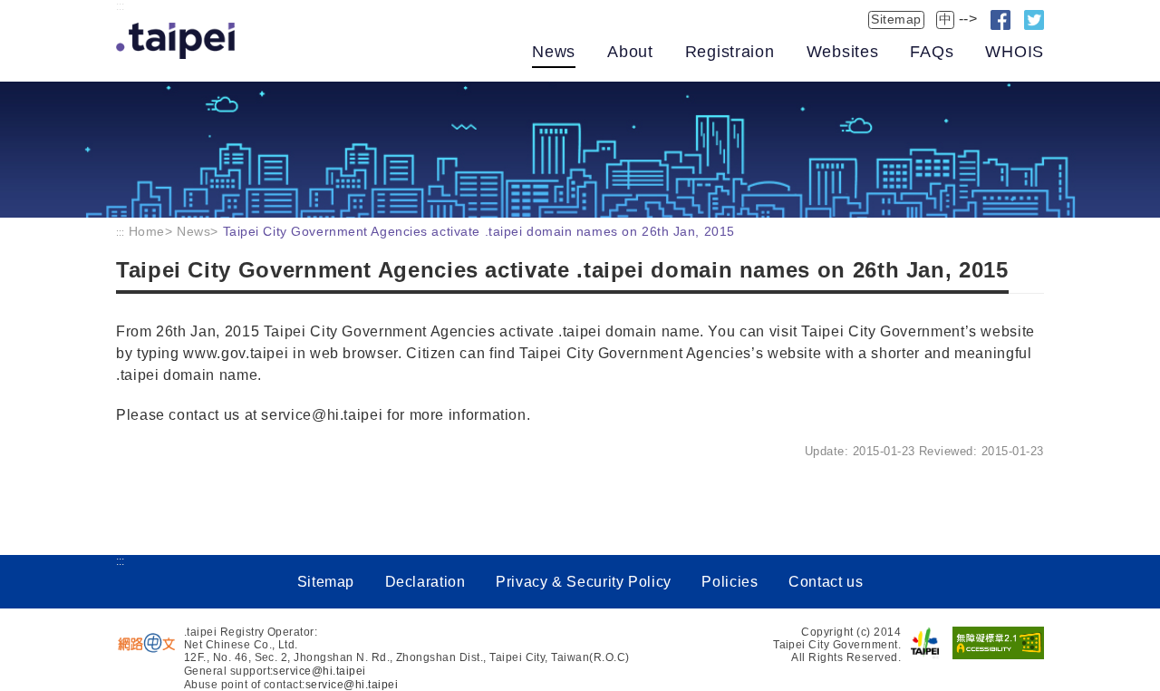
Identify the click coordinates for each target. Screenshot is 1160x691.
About (630, 52)
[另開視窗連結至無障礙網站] (998, 643)
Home (147, 231)
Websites (843, 52)
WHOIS (1014, 52)
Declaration (425, 581)
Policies (729, 581)
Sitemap (896, 19)
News (553, 52)
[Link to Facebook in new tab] (1000, 20)
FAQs (931, 52)
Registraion (730, 52)
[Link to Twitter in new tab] (1034, 20)
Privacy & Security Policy (584, 581)
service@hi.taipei (319, 671)
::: (120, 6)
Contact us (825, 581)
